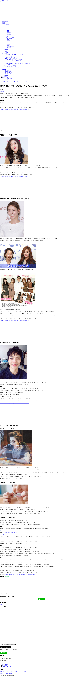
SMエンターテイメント (9, 28)
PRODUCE (7, 24)
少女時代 (8, 35)
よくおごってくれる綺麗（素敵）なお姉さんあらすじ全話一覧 (17, 63)
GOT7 (8, 45)
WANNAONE (11, 27)
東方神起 (8, 36)
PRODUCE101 (9, 26)
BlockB (6, 51)
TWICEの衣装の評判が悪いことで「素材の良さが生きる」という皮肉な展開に (20, 574)
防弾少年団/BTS (8, 47)
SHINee (8, 33)
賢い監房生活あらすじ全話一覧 (11, 57)
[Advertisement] (41, 12)
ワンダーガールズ (10, 46)
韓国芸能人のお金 (8, 72)
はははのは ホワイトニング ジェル (11, 532)
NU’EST (6, 52)
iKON (8, 39)
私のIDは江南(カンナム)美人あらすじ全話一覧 (14, 54)
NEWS (3, 22)
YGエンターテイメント (9, 37)
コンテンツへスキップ (4, 0)
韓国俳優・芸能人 (8, 73)
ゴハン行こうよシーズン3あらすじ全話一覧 (13, 59)
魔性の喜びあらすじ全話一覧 (10, 66)
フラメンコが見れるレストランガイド (7, 673)
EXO (8, 30)
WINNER (8, 40)
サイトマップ (5, 76)
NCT (8, 31)
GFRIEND (7, 49)
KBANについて (5, 77)
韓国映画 (6, 75)
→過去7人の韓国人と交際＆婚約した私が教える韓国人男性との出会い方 (14, 109)
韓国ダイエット (8, 71)
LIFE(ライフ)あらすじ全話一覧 (11, 58)
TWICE (8, 44)
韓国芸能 (4, 69)
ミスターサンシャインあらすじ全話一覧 (13, 60)
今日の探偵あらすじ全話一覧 (10, 64)
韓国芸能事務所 (8, 70)
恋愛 (1, 604)
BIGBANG (9, 41)
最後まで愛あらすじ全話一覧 (10, 65)
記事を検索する (5, 21)
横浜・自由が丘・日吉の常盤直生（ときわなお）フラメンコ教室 (13, 671)
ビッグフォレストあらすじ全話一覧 (12, 67)
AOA (6, 50)
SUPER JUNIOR (10, 34)
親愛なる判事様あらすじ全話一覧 (11, 56)
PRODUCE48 (9, 25)
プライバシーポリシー (9, 78)
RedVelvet (9, 32)
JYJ (5, 48)
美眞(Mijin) (8, 82)
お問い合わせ (5, 664)
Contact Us (7, 79)
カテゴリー (2, 658)
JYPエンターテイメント (9, 42)
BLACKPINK (9, 38)
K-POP (3, 23)
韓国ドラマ (4, 53)
